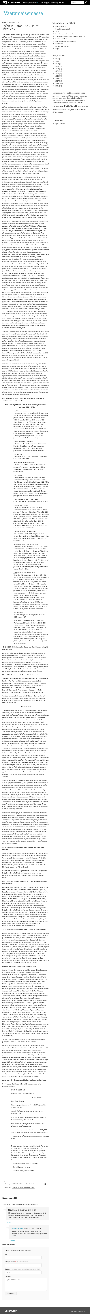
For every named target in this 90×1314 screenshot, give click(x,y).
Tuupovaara (71, 105)
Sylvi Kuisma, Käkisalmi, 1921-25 (21, 27)
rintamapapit (59, 112)
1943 (53, 96)
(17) (58, 76)
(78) (58, 86)
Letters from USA (72, 102)
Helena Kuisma (72, 98)
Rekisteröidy (54, 2)
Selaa (44, 2)
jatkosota (75, 109)
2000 (57, 31)
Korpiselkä (82, 100)
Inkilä (80, 98)
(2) (58, 64)
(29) (58, 81)
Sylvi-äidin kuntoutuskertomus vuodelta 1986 (70, 36)
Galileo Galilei (62, 98)
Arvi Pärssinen (71, 96)
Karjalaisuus (72, 100)
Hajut (57, 49)
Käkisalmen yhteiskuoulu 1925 (23, 1187)
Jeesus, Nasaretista (62, 46)
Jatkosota (55, 100)
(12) (58, 66)
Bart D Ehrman (80, 96)
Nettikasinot (33, 2)
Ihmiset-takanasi (17, 1228)
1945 (57, 96)
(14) (58, 71)
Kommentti (8, 1276)
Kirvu (77, 100)
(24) (58, 78)
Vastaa (9, 1222)
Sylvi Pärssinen (57, 106)
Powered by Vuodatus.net (78, 1311)
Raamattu (81, 102)
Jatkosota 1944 (64, 100)
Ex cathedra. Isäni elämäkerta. (65, 34)
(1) (58, 59)
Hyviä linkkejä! (60, 124)
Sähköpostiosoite (16, 1262)
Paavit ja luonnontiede (62, 29)
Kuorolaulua (59, 44)
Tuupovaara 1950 (61, 109)
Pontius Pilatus (60, 26)
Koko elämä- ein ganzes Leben (65, 41)
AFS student (62, 96)
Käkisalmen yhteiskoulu (60, 102)
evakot (68, 109)
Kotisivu (22, 1269)
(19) (58, 74)
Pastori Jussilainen (61, 39)
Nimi (6, 1254)
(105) (59, 83)
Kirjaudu (62, 2)
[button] (37, 2)
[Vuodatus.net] (11, 1311)
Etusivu (25, 2)
